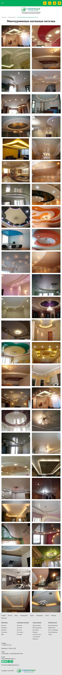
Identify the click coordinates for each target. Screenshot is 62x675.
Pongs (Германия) (53, 625)
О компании (39, 615)
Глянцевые (4, 627)
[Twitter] (8, 661)
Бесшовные (36, 630)
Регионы (53, 615)
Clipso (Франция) (52, 632)
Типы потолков (37, 622)
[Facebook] (5, 661)
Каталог (10, 615)
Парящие (35, 632)
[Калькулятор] (59, 3)
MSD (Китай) (51, 627)
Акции (32, 615)
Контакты (4, 618)
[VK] (2, 661)
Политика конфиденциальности (10, 665)
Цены (16, 615)
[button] (15, 36)
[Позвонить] (44, 3)
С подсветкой (36, 636)
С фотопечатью (37, 634)
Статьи (47, 615)
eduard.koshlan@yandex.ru (8, 658)
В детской (19, 627)
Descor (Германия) (53, 630)
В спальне (19, 634)
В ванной (19, 625)
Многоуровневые (37, 627)
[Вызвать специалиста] (54, 3)
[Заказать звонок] (49, 3)
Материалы (4, 622)
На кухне (19, 630)
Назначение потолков (23, 622)
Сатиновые (4, 632)
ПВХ (2, 634)
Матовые (3, 625)
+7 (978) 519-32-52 (6, 645)
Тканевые (3, 630)
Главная (4, 17)
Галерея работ (12, 17)
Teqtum (50, 634)
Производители (52, 622)
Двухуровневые (37, 625)
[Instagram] (11, 661)
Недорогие (35, 639)
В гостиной (20, 632)
